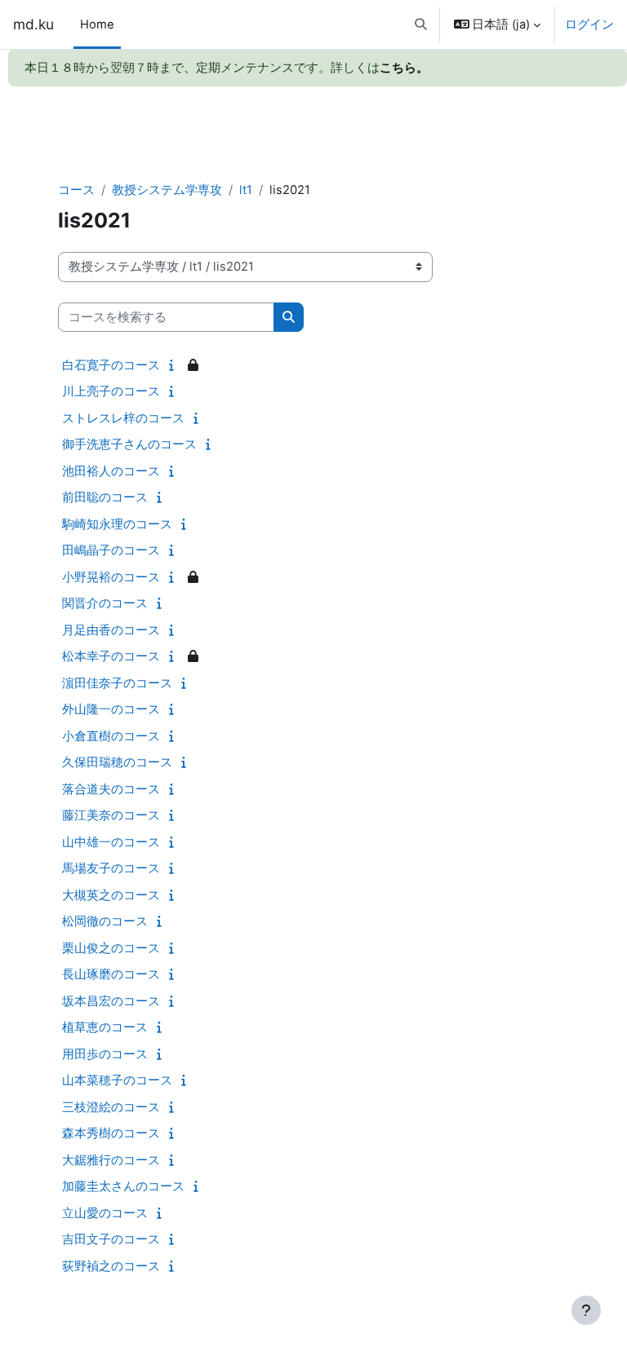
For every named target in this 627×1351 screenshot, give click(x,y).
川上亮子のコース (111, 391)
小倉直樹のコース (111, 736)
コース (76, 190)
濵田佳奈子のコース (117, 683)
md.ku (33, 24)
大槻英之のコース (111, 895)
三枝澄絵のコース (111, 1107)
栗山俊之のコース (111, 948)
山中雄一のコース (111, 842)
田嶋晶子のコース (111, 550)
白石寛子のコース (111, 365)
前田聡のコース (105, 497)
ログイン (589, 24)
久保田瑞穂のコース (117, 762)
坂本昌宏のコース (111, 1001)
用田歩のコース (105, 1054)
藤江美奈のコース (111, 815)
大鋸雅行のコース (111, 1160)
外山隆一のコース (111, 709)
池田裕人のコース (111, 471)
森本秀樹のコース (111, 1133)
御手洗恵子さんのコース (129, 444)
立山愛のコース (105, 1213)
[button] (421, 24)
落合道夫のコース (111, 789)
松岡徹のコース (105, 921)
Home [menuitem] (97, 24)
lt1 (245, 190)
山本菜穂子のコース (117, 1080)
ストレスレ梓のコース (123, 418)
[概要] (175, 365)
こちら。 (404, 67)
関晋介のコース (105, 603)
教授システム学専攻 (167, 190)
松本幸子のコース (111, 656)
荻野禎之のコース (111, 1266)
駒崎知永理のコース (117, 524)
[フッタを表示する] (586, 1310)
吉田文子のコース (111, 1239)
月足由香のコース (111, 630)
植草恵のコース (105, 1027)
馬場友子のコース (111, 868)
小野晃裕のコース (111, 577)
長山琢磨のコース (111, 974)
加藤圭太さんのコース (123, 1186)
